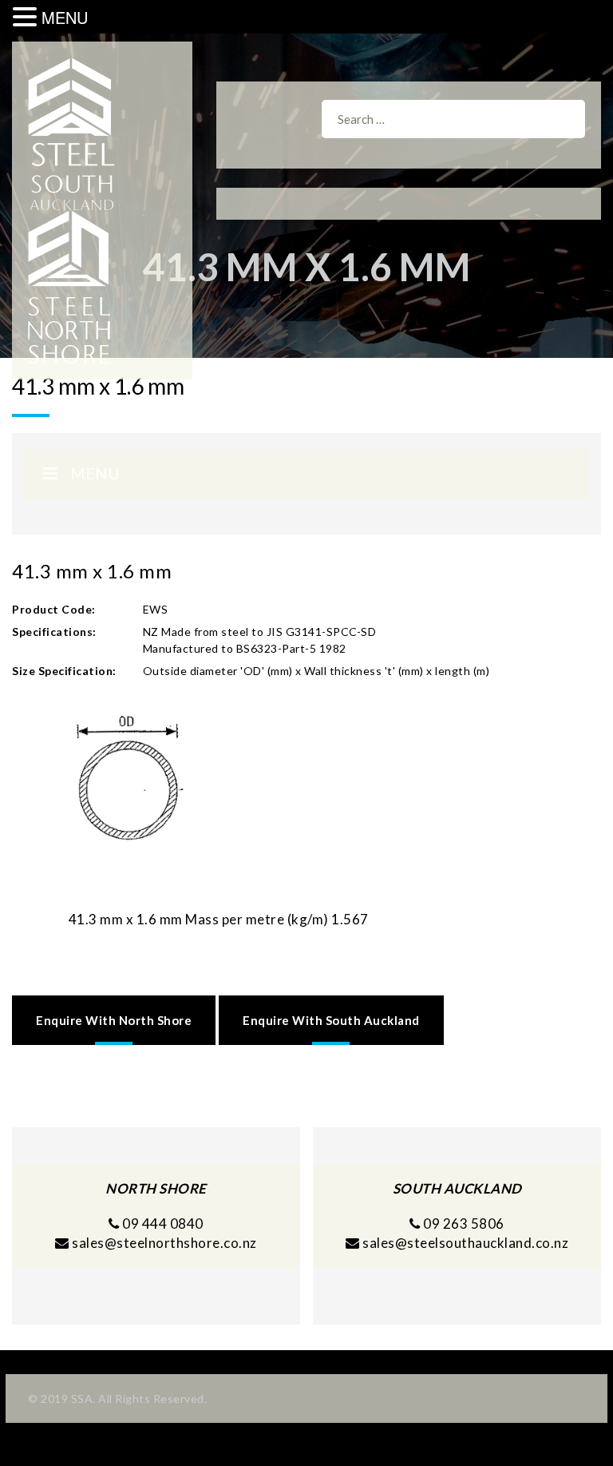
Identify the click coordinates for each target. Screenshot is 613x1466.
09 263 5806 (462, 1223)
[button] (27, 17)
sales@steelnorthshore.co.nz (164, 1242)
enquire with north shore (114, 1020)
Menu (95, 473)
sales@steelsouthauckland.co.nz (465, 1242)
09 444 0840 (162, 1223)
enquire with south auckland (331, 1020)
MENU (65, 17)
